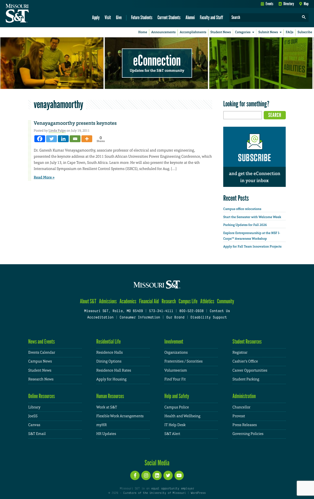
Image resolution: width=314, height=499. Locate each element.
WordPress (198, 493)
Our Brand (175, 317)
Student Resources (247, 341)
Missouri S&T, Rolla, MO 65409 (113, 311)
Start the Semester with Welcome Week (252, 217)
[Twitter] (51, 138)
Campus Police (176, 407)
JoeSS (33, 416)
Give (119, 17)
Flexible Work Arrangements (120, 416)
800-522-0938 (191, 311)
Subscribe (305, 32)
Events (269, 3)
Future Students (141, 17)
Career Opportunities (250, 370)
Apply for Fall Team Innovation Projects (252, 247)
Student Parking (246, 379)
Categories (242, 32)
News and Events (41, 341)
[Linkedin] (63, 138)
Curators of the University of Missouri (154, 493)
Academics (127, 301)
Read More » (44, 177)
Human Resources (110, 396)
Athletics (207, 301)
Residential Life (108, 341)
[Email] (75, 138)
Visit (108, 17)
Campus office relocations (242, 209)
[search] (304, 17)
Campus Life (188, 301)
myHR (101, 425)
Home (142, 32)
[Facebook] (39, 138)
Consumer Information (139, 317)
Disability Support (208, 317)
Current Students (169, 17)
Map (306, 3)
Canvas (34, 425)
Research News (40, 379)
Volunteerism (175, 370)
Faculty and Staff (211, 17)
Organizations (176, 352)
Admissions (108, 301)
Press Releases (245, 425)
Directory (289, 3)
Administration (244, 396)
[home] (33, 13)
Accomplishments (193, 32)
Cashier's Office (245, 361)
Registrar (240, 352)
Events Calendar (41, 352)
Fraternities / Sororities (183, 361)
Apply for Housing (111, 379)
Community (225, 301)
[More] (86, 138)
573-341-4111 (161, 311)
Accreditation (100, 317)
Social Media (156, 462)
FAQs (289, 32)
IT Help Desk (174, 425)
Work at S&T (106, 407)
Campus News (40, 361)
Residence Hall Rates (113, 370)
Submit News (268, 32)
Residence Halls (109, 352)
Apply (96, 17)
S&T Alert (172, 433)
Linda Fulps (57, 130)
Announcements (163, 32)
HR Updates (106, 433)
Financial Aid (149, 301)
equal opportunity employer (172, 488)
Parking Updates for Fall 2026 (245, 225)
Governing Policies (248, 433)
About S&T (88, 301)
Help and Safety (176, 396)
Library (34, 407)
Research (169, 301)
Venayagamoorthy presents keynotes (75, 123)
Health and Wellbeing (182, 416)
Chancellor (241, 407)
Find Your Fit (175, 379)
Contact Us (220, 311)
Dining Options (108, 361)
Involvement (173, 341)
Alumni (190, 17)
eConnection (157, 60)
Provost (239, 416)
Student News (220, 32)
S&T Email (37, 433)
